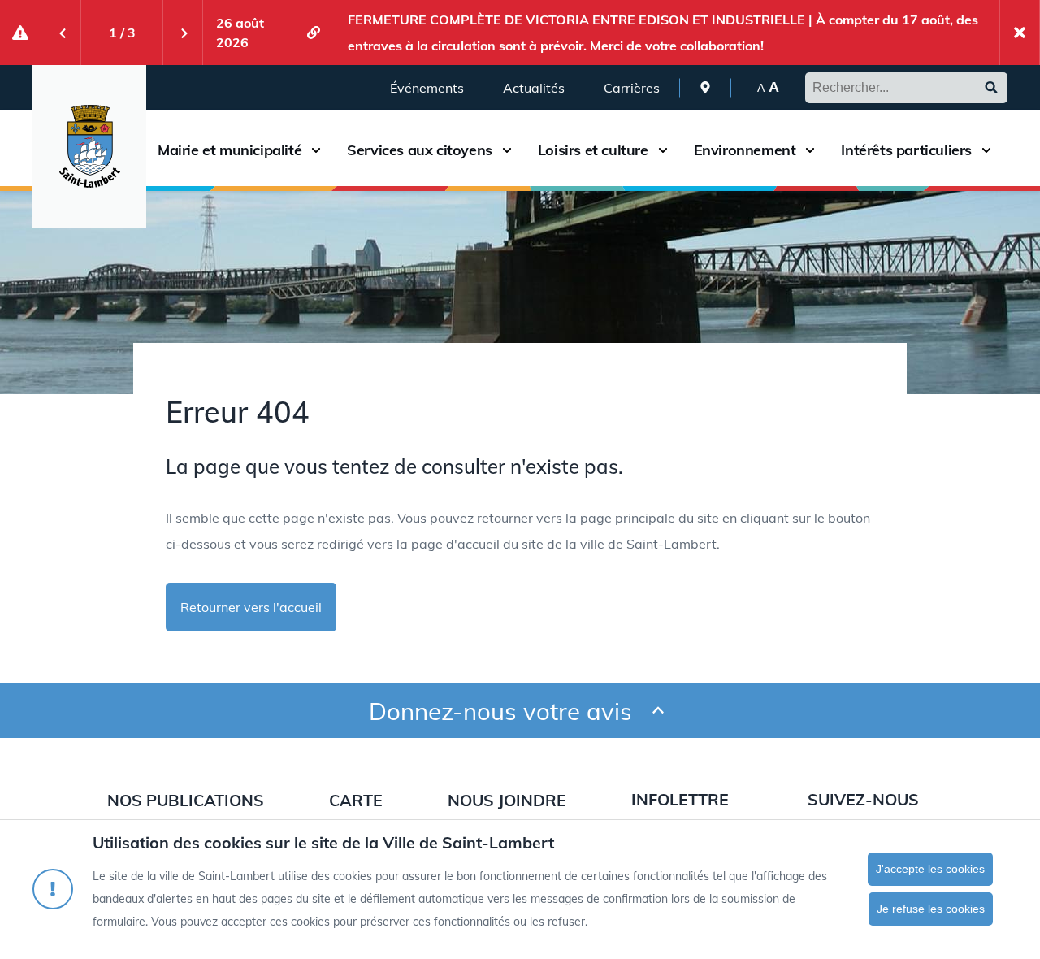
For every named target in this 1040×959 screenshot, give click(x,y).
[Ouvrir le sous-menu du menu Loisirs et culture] (663, 150)
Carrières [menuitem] (632, 88)
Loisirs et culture (593, 150)
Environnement (745, 150)
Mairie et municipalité (229, 150)
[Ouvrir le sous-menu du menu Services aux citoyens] (507, 150)
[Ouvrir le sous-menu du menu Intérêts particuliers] (986, 150)
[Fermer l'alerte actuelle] (1019, 32)
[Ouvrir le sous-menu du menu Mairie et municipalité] (316, 150)
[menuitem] (705, 87)
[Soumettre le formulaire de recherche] (991, 88)
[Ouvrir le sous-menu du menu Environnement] (810, 150)
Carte (356, 800)
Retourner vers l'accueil (251, 607)
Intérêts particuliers (906, 150)
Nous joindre (507, 800)
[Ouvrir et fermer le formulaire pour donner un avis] (658, 710)
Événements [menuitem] (427, 88)
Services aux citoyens (419, 150)
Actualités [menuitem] (534, 88)
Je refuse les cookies (931, 908)
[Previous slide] (61, 32)
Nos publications (185, 800)
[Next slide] (182, 32)
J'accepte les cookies (930, 868)
